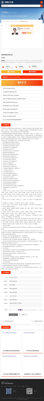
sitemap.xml (37, 398)
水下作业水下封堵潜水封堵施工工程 (11, 374)
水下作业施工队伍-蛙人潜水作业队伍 (11, 350)
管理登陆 (25, 399)
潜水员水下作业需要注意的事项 (9, 116)
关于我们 (5, 386)
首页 (4, 21)
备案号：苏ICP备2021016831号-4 (28, 398)
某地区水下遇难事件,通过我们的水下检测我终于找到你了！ (15, 98)
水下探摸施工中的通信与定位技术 (10, 91)
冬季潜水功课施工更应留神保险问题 (10, 109)
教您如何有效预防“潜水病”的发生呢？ (10, 102)
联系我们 (33, 71)
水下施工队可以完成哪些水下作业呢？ (11, 112)
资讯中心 (10, 386)
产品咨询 (12, 71)
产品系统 (8, 21)
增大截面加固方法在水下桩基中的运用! (11, 105)
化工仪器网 (21, 399)
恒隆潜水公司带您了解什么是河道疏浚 (11, 95)
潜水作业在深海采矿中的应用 (9, 88)
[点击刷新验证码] (20, 310)
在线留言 (23, 386)
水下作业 (17, 21)
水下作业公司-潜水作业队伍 (32, 350)
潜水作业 (12, 21)
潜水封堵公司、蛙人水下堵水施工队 (32, 374)
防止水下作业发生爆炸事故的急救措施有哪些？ (12, 119)
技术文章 (18, 386)
